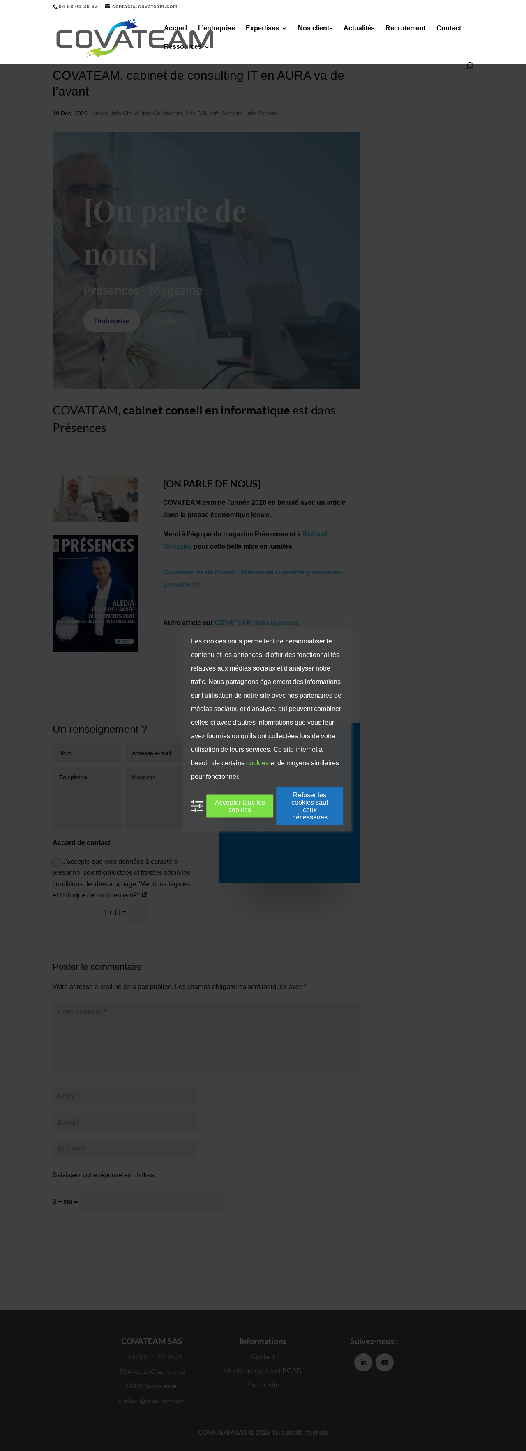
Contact (448, 28)
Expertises (262, 28)
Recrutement (405, 28)
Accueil (175, 28)
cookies (257, 763)
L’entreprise (216, 28)
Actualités (359, 28)
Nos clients (315, 28)
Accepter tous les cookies (240, 806)
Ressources (183, 47)
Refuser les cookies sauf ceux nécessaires (309, 806)
